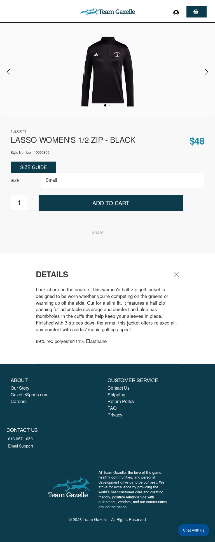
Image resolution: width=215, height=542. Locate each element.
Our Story (20, 388)
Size (15, 180)
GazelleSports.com (29, 394)
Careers (19, 401)
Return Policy (121, 401)
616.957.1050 (20, 438)
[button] (193, 530)
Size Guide (33, 167)
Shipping (116, 394)
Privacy (115, 414)
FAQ (112, 408)
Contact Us (119, 388)
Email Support (20, 446)
